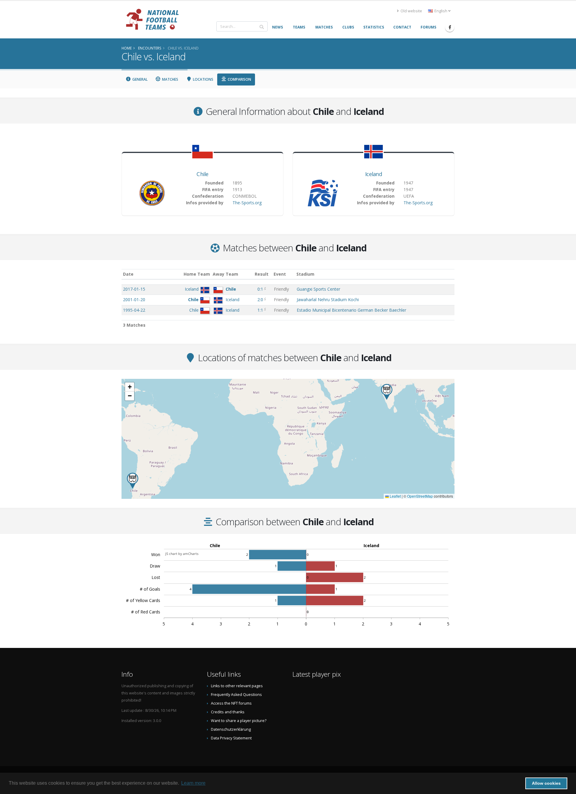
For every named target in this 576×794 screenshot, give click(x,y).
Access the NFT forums (231, 703)
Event (280, 274)
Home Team (197, 274)
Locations (202, 79)
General (139, 79)
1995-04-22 (134, 310)
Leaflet (395, 496)
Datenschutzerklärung (231, 729)
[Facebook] (449, 27)
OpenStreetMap (420, 496)
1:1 (260, 310)
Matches (169, 79)
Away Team (225, 274)
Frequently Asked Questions (236, 694)
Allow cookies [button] (546, 783)
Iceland (373, 174)
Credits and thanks (227, 712)
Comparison (239, 79)
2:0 (260, 299)
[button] (132, 480)
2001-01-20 (134, 299)
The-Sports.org (247, 202)
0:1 (260, 289)
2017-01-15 (134, 289)
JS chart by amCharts (181, 553)
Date (128, 274)
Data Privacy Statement (231, 738)
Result (261, 274)
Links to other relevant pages (237, 685)
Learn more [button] (193, 783)
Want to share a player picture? (238, 720)
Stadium (305, 274)
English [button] (441, 10)
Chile (202, 174)
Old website (411, 10)
